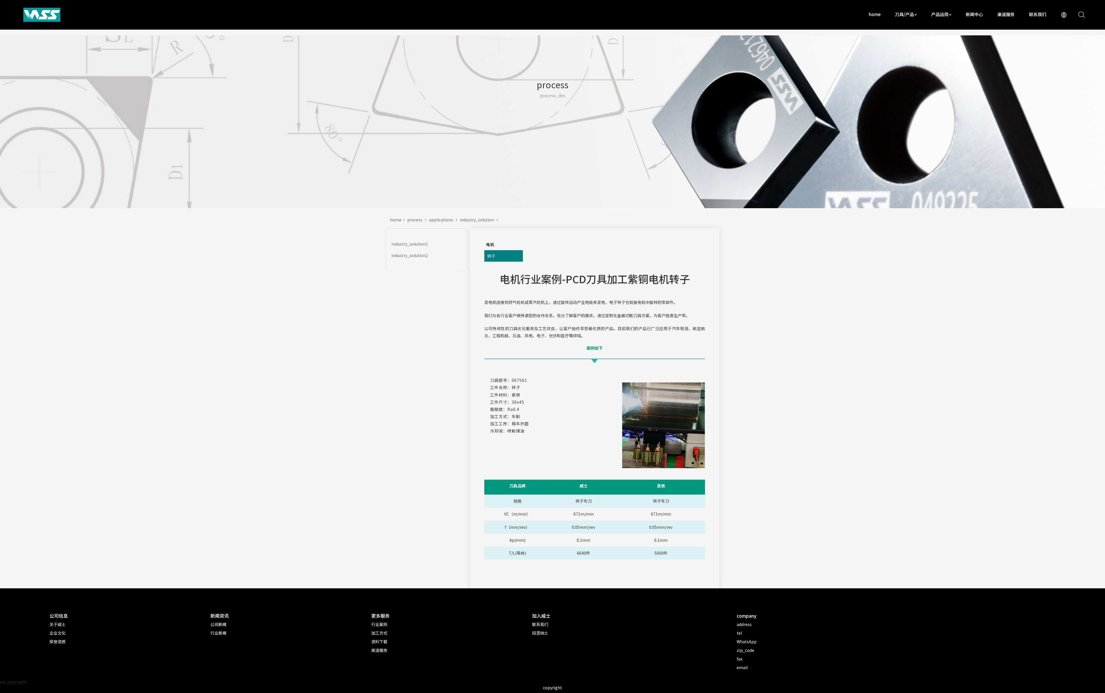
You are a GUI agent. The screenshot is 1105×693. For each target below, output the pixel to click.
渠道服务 (1006, 14)
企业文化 (57, 633)
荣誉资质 (57, 641)
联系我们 (1037, 14)
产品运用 (939, 14)
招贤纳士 (540, 633)
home (875, 14)
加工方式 (379, 633)
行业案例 (379, 624)
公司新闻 (218, 624)
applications (442, 220)
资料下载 (379, 641)
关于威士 (57, 624)
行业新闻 (218, 633)
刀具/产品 (904, 14)
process (416, 220)
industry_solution (478, 220)
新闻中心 (974, 14)
